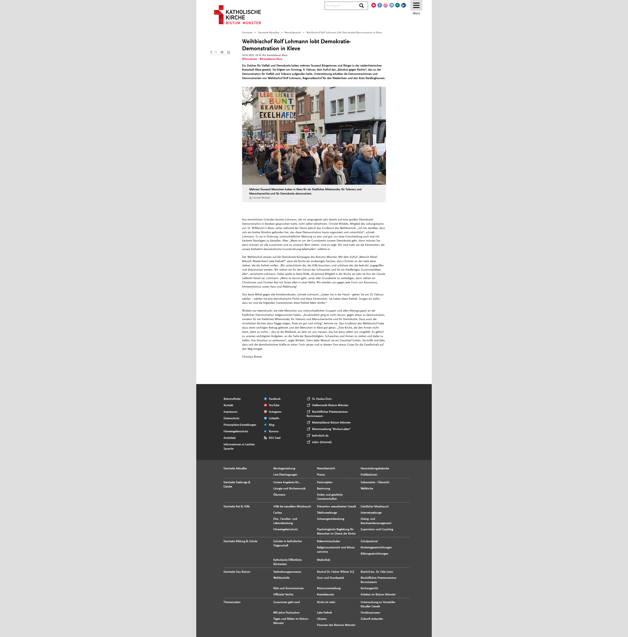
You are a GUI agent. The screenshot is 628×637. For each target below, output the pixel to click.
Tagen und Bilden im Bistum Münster (290, 621)
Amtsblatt (230, 437)
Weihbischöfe (281, 577)
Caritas (277, 512)
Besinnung (323, 488)
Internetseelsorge (371, 512)
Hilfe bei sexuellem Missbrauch (292, 506)
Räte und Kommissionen (288, 588)
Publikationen (369, 474)
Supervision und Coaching (377, 529)
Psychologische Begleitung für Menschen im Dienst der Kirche (336, 531)
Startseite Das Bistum (236, 571)
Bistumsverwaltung (328, 588)
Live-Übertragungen (285, 474)
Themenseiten (232, 602)
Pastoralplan (324, 482)
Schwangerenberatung (330, 518)
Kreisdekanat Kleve (272, 58)
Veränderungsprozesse (287, 571)
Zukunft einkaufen (372, 618)
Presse (321, 474)
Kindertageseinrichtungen (376, 547)
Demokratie (250, 58)
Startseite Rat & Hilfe (236, 506)
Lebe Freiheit (324, 612)
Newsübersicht (293, 32)
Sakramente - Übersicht (375, 482)
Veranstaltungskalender (375, 468)
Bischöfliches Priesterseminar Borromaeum (378, 580)
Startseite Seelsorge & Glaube (236, 484)
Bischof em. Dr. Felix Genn (377, 571)
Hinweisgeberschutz (236, 431)
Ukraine (321, 618)
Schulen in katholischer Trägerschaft (287, 543)
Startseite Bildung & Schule (240, 541)
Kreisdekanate (325, 594)
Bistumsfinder (232, 398)
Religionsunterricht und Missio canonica (336, 549)
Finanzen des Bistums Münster (336, 625)
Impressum (230, 411)
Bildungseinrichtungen (374, 553)
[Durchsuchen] (361, 5)
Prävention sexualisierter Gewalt (336, 506)
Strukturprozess (370, 612)
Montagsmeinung (284, 468)
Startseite (247, 32)
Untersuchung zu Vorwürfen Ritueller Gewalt (378, 604)
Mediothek (323, 559)
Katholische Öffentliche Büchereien (287, 562)
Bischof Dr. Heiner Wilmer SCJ (335, 571)
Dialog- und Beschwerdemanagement (376, 521)
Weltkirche (367, 488)
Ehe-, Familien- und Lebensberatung (285, 521)
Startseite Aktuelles (268, 32)
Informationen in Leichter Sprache (239, 446)
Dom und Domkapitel (330, 577)
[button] (212, 52)
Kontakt (228, 405)
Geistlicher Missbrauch (375, 506)
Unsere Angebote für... (287, 482)
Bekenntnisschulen (328, 541)
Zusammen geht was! (286, 602)
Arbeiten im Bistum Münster (378, 594)
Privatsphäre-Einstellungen (240, 424)
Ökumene (279, 494)
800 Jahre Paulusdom (286, 612)
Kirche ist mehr (326, 602)
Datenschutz (231, 418)
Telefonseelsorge (327, 512)
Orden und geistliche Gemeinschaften (330, 496)
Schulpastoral (369, 541)
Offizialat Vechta (283, 594)
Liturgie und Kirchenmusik (289, 488)
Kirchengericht (369, 588)
